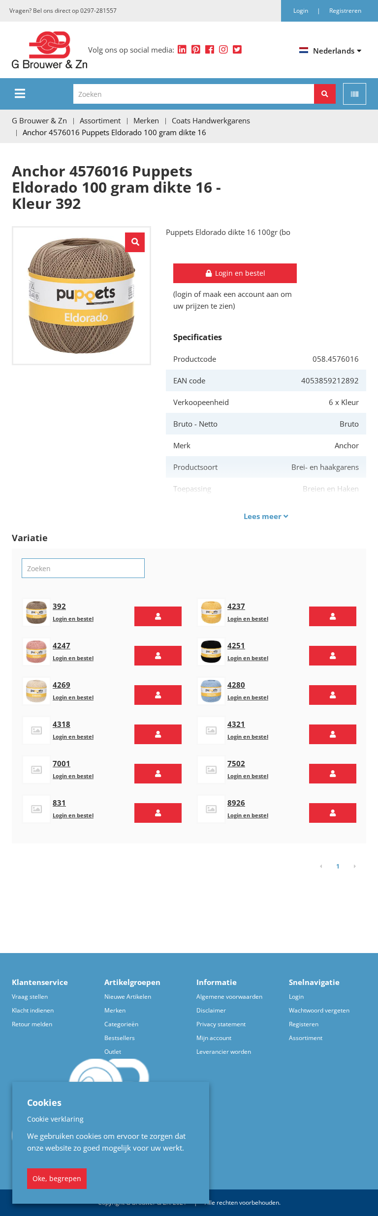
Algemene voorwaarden (229, 996)
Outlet (112, 1051)
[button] (158, 616)
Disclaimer (211, 1010)
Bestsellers (119, 1038)
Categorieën (121, 1024)
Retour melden (32, 1024)
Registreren (345, 10)
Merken (115, 1010)
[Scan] (354, 94)
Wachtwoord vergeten (319, 1010)
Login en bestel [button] (239, 273)
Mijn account (213, 1038)
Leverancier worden (223, 1051)
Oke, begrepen (56, 1178)
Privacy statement (221, 1024)
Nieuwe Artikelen (127, 996)
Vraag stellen (30, 996)
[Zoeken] (325, 94)
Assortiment (305, 1038)
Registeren (303, 1024)
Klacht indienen (33, 1010)
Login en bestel (73, 618)
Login (296, 996)
